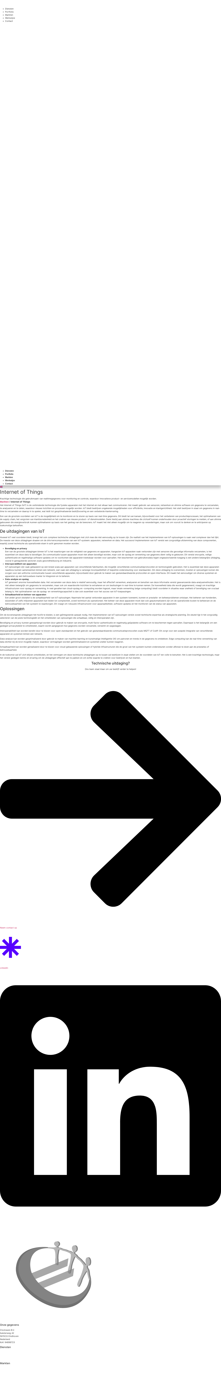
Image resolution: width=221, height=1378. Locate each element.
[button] (110, 245)
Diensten (9, 8)
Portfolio (9, 12)
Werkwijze (10, 18)
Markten (9, 15)
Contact (9, 21)
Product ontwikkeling (10, 1352)
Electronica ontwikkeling (12, 1355)
